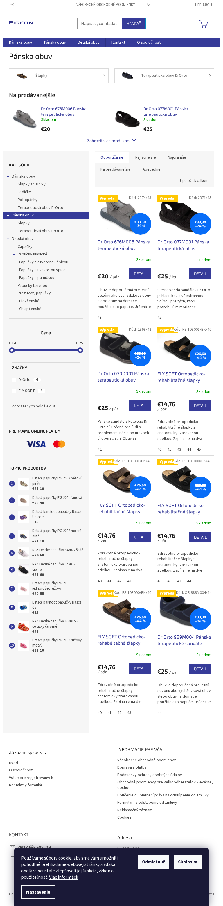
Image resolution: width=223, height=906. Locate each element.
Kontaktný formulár (25, 785)
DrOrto (28, 380)
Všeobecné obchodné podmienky (105, 4)
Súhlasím (187, 862)
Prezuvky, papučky (34, 293)
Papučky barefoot (33, 286)
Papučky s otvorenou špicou (43, 262)
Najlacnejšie (145, 157)
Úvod (13, 763)
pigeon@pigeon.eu (34, 846)
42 (100, 449)
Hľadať (134, 23)
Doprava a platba (132, 767)
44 (189, 449)
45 (159, 317)
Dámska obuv (23, 176)
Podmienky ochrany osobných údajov (149, 775)
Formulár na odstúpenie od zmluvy (147, 802)
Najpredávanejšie (115, 169)
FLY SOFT (30, 391)
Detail (140, 273)
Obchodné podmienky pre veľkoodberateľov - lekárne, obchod (165, 785)
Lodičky (24, 192)
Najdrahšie (177, 157)
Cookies (124, 817)
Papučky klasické (32, 254)
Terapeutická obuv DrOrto (40, 208)
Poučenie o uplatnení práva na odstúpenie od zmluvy (163, 795)
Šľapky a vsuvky (32, 184)
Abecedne (152, 169)
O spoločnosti (21, 770)
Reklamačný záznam (134, 810)
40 (159, 449)
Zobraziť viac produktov (108, 140)
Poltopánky (27, 200)
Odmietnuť (153, 862)
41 (169, 449)
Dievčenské (29, 301)
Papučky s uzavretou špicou (43, 270)
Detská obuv (23, 239)
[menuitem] (20, 42)
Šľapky (24, 223)
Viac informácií (63, 877)
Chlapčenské (30, 309)
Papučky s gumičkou (36, 278)
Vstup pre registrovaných (31, 778)
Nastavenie (38, 892)
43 (100, 317)
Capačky (25, 247)
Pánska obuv (23, 215)
